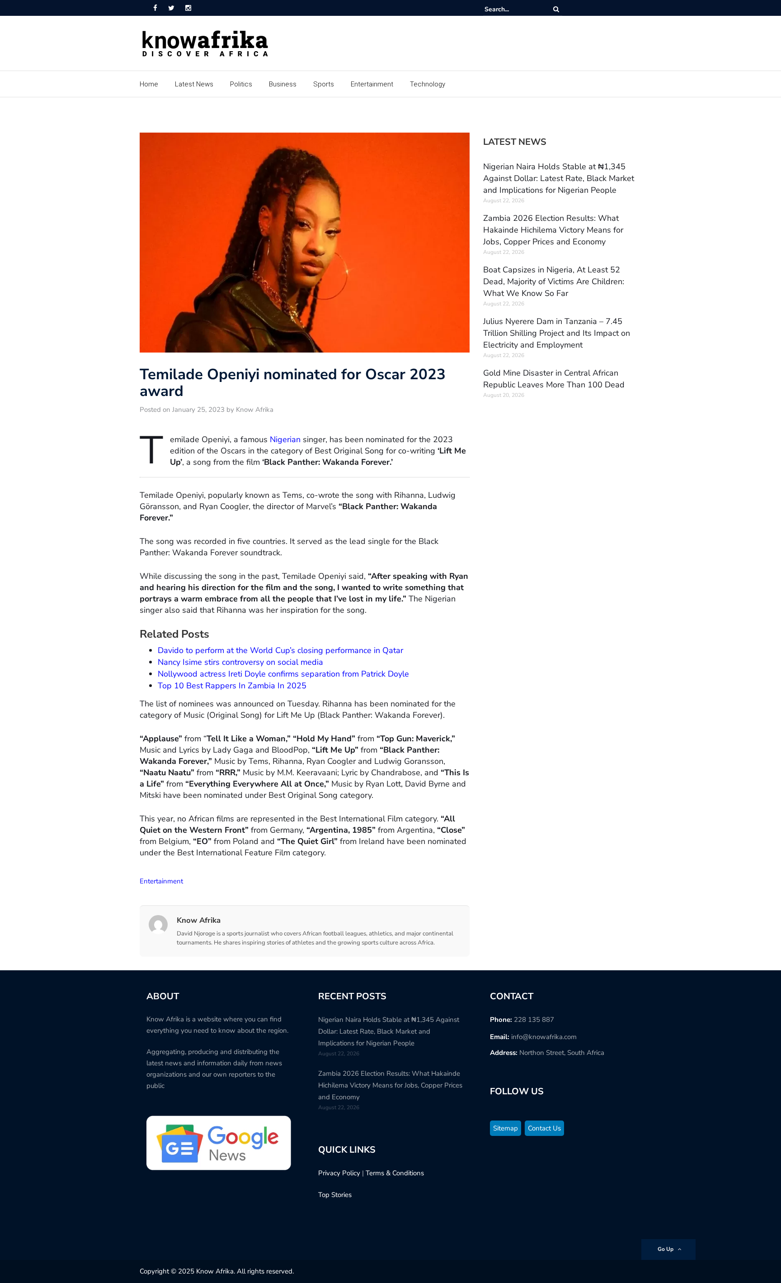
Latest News (194, 84)
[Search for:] (512, 9)
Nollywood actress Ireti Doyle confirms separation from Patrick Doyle (283, 673)
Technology (427, 84)
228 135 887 (534, 1019)
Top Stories (335, 1194)
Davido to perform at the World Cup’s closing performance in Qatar (280, 650)
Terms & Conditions (395, 1173)
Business (282, 84)
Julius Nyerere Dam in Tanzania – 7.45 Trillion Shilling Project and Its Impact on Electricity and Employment (556, 333)
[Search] (556, 9)
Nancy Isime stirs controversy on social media (240, 662)
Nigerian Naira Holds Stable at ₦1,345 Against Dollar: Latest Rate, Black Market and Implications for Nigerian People (558, 178)
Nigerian (285, 439)
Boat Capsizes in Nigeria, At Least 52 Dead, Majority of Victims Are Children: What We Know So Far (553, 281)
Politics (241, 84)
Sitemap (505, 1128)
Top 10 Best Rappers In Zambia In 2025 (232, 685)
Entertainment (372, 84)
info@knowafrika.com (544, 1036)
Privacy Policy (339, 1173)
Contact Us (544, 1128)
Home (149, 84)
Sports (323, 84)
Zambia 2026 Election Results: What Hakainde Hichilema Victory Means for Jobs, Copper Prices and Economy (553, 230)
